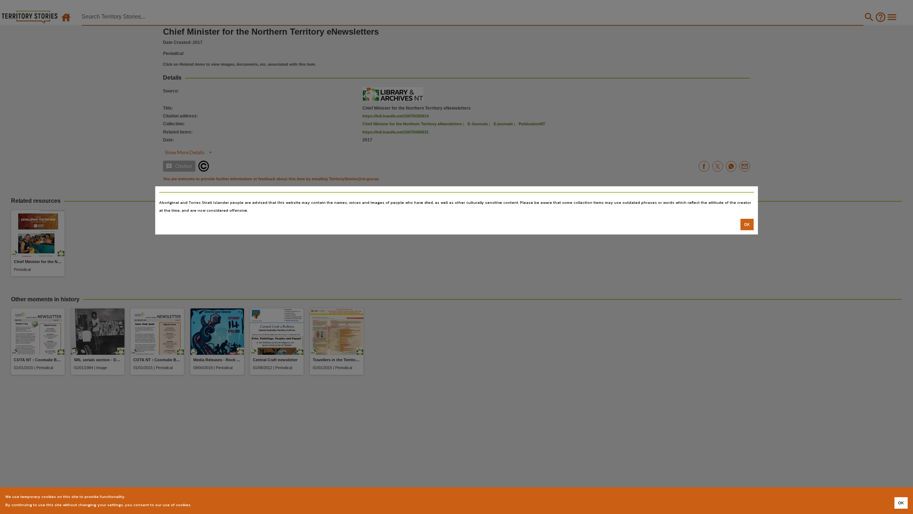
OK (747, 224)
